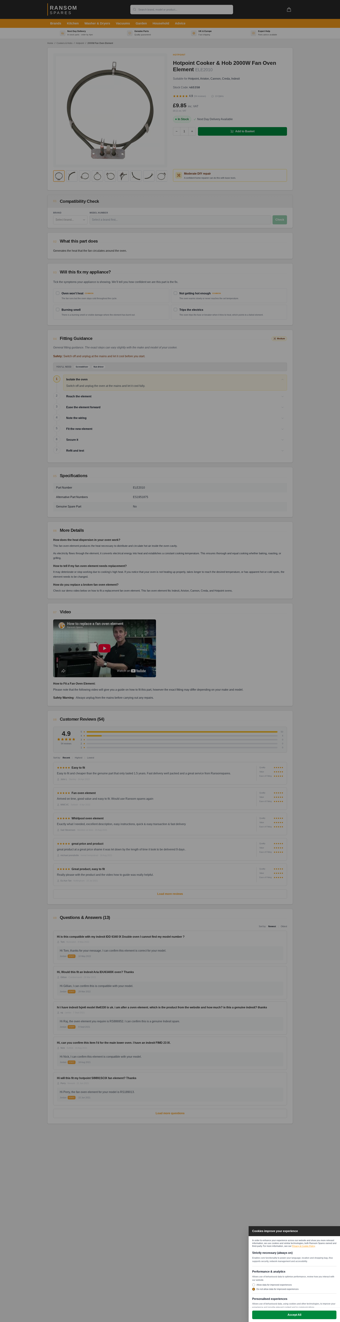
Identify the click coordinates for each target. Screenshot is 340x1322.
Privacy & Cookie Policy (303, 1246)
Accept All (294, 1314)
